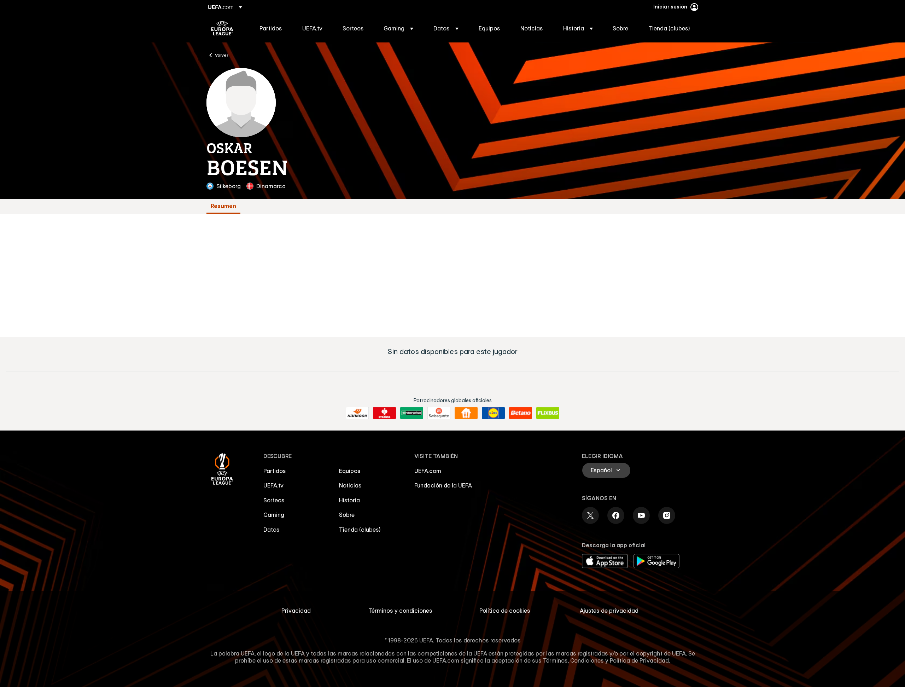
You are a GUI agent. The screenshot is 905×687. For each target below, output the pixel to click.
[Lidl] (493, 413)
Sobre (347, 515)
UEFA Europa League (222, 28)
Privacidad (296, 610)
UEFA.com (427, 471)
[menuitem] (272, 28)
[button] (398, 28)
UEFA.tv (273, 485)
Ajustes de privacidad (609, 610)
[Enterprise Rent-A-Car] (411, 413)
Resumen (223, 206)
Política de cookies (504, 610)
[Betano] (520, 413)
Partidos (274, 471)
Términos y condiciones (400, 610)
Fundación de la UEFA (443, 485)
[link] (271, 28)
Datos (271, 529)
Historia (349, 500)
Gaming (273, 515)
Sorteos (274, 500)
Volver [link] (221, 54)
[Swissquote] (438, 413)
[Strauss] (384, 413)
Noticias (350, 485)
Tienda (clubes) (360, 529)
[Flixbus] (547, 413)
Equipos (350, 471)
